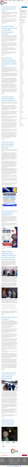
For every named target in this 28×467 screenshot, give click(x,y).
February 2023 (21, 77)
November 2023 (22, 66)
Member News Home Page (23, 118)
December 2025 (22, 36)
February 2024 (21, 62)
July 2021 (21, 100)
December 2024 (22, 50)
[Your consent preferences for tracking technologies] (26, 465)
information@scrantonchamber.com (13, 461)
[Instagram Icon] (19, 0)
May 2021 (21, 102)
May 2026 (21, 30)
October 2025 (21, 38)
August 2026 (21, 26)
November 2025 (22, 37)
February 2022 (21, 91)
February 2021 (21, 106)
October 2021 (21, 96)
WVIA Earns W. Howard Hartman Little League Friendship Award (22, 20)
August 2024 (21, 55)
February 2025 (21, 48)
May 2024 (21, 59)
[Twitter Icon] (1, 461)
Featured (21, 114)
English (24, 0)
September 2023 (22, 68)
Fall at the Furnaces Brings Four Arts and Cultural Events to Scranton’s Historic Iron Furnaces (23, 17)
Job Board (18, 461)
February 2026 (21, 33)
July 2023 (21, 71)
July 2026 (21, 27)
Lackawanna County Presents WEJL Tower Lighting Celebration (8, 422)
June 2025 (21, 43)
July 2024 (21, 56)
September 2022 (22, 83)
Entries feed (21, 123)
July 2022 (21, 85)
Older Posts (14, 446)
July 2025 (21, 42)
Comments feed (22, 124)
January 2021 (21, 107)
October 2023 (21, 67)
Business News (21, 111)
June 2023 (21, 72)
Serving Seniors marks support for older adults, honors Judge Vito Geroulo (23, 14)
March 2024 (21, 61)
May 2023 (21, 73)
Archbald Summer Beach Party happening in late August (9, 9)
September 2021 (22, 97)
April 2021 (21, 103)
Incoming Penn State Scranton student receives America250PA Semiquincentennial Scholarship (9, 30)
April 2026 (21, 31)
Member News (21, 117)
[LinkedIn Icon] (3, 461)
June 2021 (21, 101)
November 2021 (21, 95)
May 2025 (21, 44)
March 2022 (21, 90)
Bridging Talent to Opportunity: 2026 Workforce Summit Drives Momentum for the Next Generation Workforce (9, 255)
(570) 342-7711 (12, 460)
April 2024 (21, 60)
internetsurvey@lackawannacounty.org (6, 137)
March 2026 (21, 32)
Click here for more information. (5, 425)
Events (20, 113)
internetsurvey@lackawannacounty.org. (6, 185)
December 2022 (22, 79)
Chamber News (21, 112)
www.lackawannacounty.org (13, 177)
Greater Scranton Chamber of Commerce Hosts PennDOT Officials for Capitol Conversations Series (9, 62)
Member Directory (18, 460)
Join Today (2, 458)
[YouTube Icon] (18, 0)
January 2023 (21, 78)
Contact (2, 459)
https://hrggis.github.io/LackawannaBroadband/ (11, 130)
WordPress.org (21, 125)
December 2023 (22, 65)
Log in (20, 122)
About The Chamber (24, 461)
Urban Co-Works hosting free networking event (23, 22)
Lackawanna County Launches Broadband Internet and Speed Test (9, 98)
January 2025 (21, 49)
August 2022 (21, 84)
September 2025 (22, 39)
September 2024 (22, 54)
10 (11, 446)
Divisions (24, 458)
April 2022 (21, 89)
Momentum (21, 119)
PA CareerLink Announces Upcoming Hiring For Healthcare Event (9, 213)
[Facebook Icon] (17, 0)
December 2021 (21, 94)
